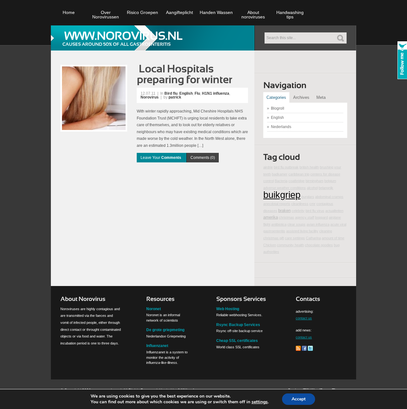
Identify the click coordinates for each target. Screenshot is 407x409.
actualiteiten (334, 211)
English (186, 93)
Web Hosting (227, 309)
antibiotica (278, 224)
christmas (286, 217)
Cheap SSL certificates (237, 340)
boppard (321, 217)
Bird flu (170, 93)
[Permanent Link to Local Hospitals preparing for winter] (185, 73)
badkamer (279, 174)
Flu (197, 93)
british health (309, 167)
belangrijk (326, 188)
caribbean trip (298, 174)
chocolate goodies (319, 245)
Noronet (153, 309)
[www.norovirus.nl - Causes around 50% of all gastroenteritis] (123, 37)
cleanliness (299, 204)
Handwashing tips (290, 14)
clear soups (296, 224)
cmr (312, 204)
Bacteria (281, 181)
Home (69, 12)
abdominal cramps (329, 197)
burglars (307, 197)
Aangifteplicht (179, 12)
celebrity (298, 211)
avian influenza (318, 224)
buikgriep (281, 194)
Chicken (269, 245)
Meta (321, 97)
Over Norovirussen (105, 14)
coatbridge (296, 181)
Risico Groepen (142, 12)
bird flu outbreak (286, 167)
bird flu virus (315, 211)
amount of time (333, 238)
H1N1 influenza (215, 93)
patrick (175, 97)
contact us (304, 318)
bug (337, 245)
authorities (271, 252)
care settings (295, 238)
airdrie (268, 167)
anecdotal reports (276, 204)
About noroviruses (253, 14)
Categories (276, 97)
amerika (270, 217)
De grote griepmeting (165, 330)
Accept (299, 399)
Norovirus (150, 97)
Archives (301, 97)
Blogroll (277, 108)
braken (284, 210)
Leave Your (161, 157)
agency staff (304, 217)
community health (290, 245)
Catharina (313, 238)
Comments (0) (202, 157)
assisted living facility (302, 231)
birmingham (314, 181)
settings (260, 402)
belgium (330, 181)
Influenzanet (157, 346)
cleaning (325, 231)
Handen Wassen (216, 12)
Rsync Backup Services (238, 325)
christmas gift (273, 238)
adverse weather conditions (284, 188)
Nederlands (281, 127)
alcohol (312, 188)
